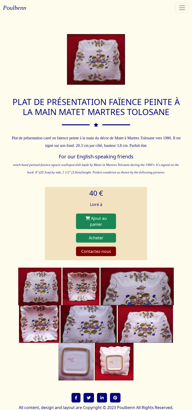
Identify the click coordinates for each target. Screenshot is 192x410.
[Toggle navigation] (182, 8)
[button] (76, 397)
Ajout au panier (98, 221)
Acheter (96, 238)
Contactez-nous (96, 251)
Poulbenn (14, 8)
